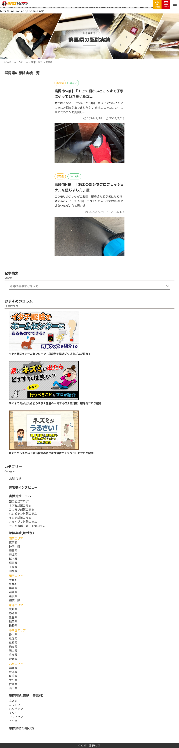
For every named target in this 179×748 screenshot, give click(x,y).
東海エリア (16, 605)
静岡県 (13, 613)
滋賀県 (13, 592)
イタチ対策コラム (20, 518)
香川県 (13, 634)
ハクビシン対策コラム (23, 514)
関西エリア (16, 576)
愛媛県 (13, 659)
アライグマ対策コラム (23, 522)
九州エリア (16, 664)
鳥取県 (13, 639)
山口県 (13, 688)
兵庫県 (13, 588)
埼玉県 (13, 550)
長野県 (13, 625)
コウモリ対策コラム (21, 510)
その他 (13, 721)
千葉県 (13, 567)
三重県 (13, 617)
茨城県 (13, 554)
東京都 (13, 542)
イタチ (13, 713)
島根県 (13, 643)
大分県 (13, 680)
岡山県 (13, 651)
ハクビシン (16, 709)
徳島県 (13, 647)
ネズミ (73, 83)
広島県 (13, 655)
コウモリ (74, 176)
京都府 (13, 584)
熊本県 (13, 672)
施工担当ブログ (19, 501)
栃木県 (13, 559)
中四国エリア (17, 630)
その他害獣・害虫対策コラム (27, 526)
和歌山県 (14, 600)
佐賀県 (13, 684)
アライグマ (16, 717)
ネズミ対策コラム (20, 505)
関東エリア (16, 538)
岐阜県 (13, 621)
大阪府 (13, 580)
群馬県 (60, 83)
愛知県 (13, 609)
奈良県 (13, 596)
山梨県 (13, 571)
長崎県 (13, 676)
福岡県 (13, 668)
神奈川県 (14, 546)
